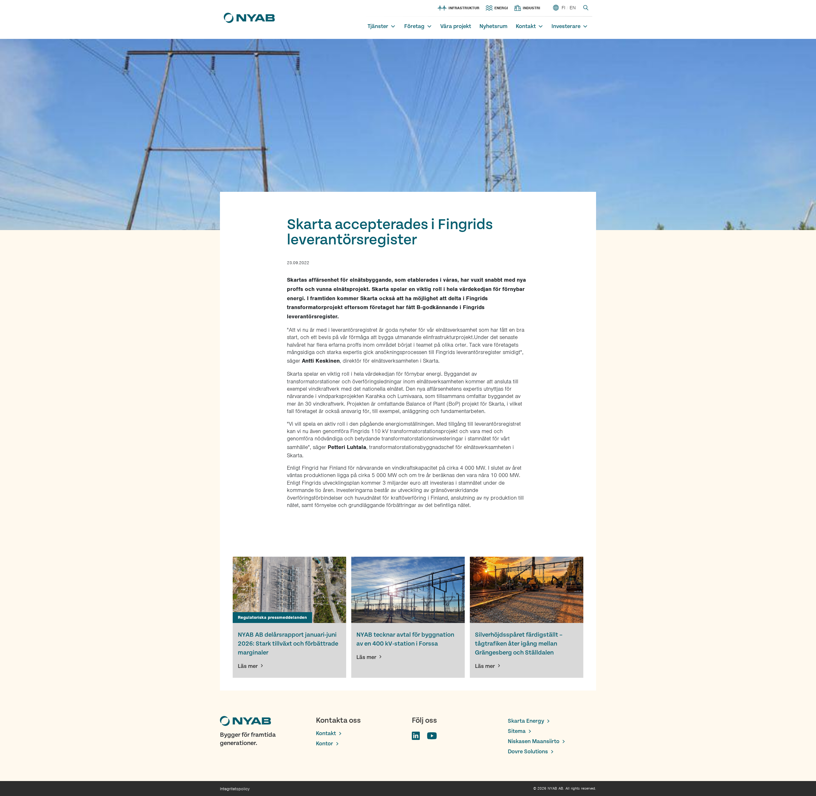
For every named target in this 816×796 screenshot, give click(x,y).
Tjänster (378, 26)
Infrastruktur (463, 8)
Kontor (324, 743)
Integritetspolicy (235, 789)
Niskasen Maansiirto (533, 741)
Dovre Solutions (528, 751)
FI (563, 8)
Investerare (565, 26)
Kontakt (526, 26)
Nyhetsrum (493, 26)
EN (573, 8)
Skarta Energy (526, 721)
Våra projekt (455, 26)
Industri (531, 8)
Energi (501, 8)
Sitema (517, 731)
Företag (414, 26)
